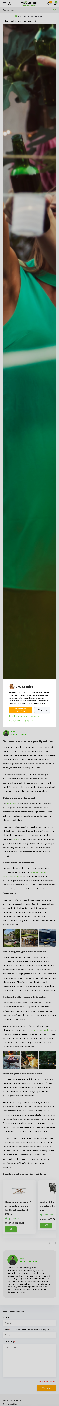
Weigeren (42, 710)
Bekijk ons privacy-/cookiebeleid (25, 716)
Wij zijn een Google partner (22, 720)
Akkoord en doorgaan (20, 709)
